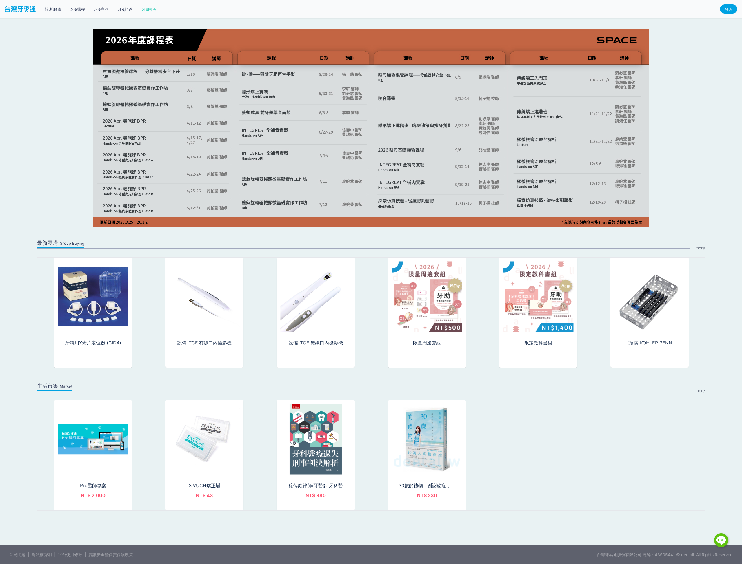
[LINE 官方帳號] (721, 541)
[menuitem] (53, 9)
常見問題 (17, 554)
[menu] (100, 9)
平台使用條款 (70, 554)
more (700, 247)
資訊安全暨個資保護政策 (110, 554)
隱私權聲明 (42, 554)
